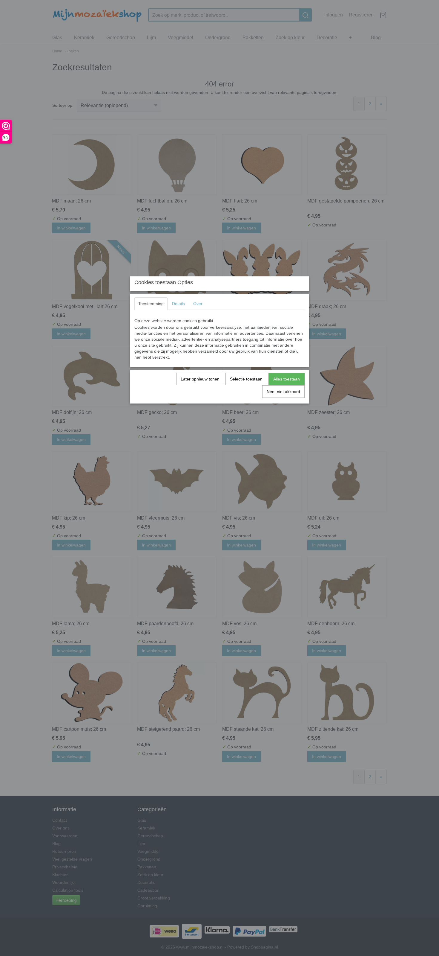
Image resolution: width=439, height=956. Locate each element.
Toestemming (151, 303)
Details (178, 303)
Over (197, 303)
